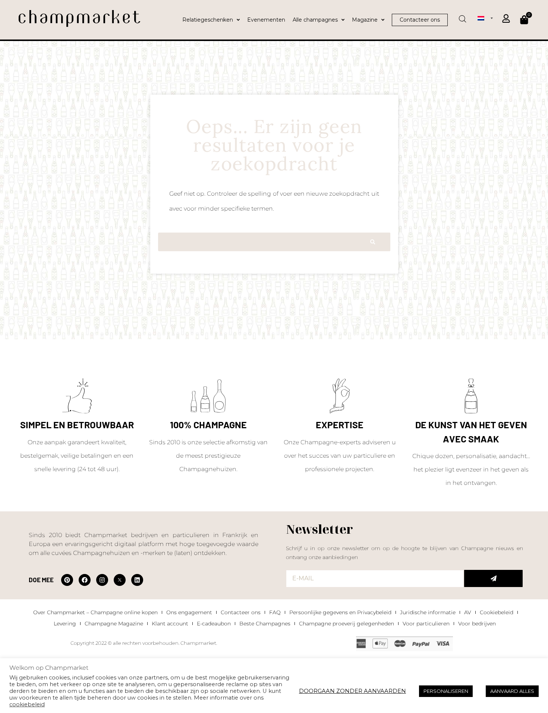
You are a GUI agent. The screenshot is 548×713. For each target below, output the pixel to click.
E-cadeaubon (214, 623)
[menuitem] (485, 18)
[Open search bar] (462, 16)
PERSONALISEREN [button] (445, 691)
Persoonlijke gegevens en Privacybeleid (340, 612)
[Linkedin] (137, 580)
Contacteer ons (241, 612)
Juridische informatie (428, 612)
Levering (65, 623)
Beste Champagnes (264, 623)
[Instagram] (102, 580)
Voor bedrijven (477, 623)
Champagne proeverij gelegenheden (346, 623)
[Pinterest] (67, 580)
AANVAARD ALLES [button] (512, 691)
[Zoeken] (372, 242)
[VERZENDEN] (493, 578)
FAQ (275, 612)
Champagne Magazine (114, 623)
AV (467, 612)
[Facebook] (85, 580)
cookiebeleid (27, 704)
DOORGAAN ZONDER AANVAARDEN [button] (352, 691)
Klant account (170, 623)
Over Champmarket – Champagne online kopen (95, 612)
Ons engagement (189, 612)
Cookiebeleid (496, 612)
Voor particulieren (426, 623)
